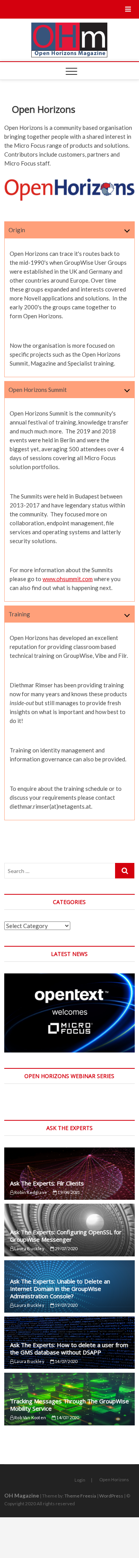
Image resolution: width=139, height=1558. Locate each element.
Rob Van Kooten (30, 1417)
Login (80, 1479)
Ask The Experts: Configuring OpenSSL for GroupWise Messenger (66, 1235)
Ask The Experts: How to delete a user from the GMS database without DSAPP (69, 1348)
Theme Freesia (80, 1496)
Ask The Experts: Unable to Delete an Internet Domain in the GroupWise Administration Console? (60, 1288)
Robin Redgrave (30, 1192)
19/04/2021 (68, 1192)
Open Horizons (114, 1479)
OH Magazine (21, 1495)
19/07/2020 (65, 1305)
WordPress (111, 1496)
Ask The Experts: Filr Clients (47, 1183)
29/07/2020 (65, 1248)
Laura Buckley (29, 1248)
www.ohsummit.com (67, 578)
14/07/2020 (65, 1361)
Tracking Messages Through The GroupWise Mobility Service (69, 1404)
